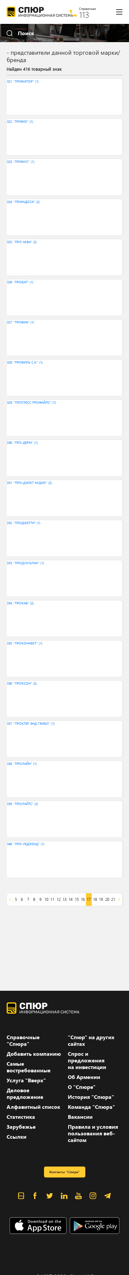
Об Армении (84, 1077)
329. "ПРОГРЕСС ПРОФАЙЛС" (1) (31, 402)
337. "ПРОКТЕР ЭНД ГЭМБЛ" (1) (31, 723)
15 (77, 899)
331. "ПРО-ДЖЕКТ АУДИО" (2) (29, 483)
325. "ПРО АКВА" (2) (22, 242)
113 (84, 14)
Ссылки (16, 1136)
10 (46, 899)
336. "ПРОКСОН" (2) (22, 683)
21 (113, 899)
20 (107, 899)
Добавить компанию (34, 1053)
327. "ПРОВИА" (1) (20, 322)
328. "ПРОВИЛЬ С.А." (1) (25, 362)
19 (101, 899)
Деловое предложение (25, 1093)
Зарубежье (21, 1126)
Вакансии (80, 1116)
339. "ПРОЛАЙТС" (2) (22, 804)
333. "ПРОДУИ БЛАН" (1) (25, 563)
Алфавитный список (33, 1107)
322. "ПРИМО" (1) (20, 121)
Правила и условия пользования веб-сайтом (93, 1133)
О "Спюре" (82, 1087)
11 (52, 899)
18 (95, 899)
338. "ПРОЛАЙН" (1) (22, 764)
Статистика (21, 1116)
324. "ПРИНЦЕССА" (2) (23, 202)
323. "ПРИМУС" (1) (20, 162)
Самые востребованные (29, 1067)
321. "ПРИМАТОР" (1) (23, 81)
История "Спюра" (91, 1097)
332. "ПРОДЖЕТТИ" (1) (23, 523)
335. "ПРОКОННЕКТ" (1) (24, 643)
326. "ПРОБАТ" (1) (20, 282)
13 (64, 899)
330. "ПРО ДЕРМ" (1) (22, 442)
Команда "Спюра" (91, 1107)
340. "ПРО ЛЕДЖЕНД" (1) (25, 844)
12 (59, 899)
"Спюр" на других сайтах (91, 1040)
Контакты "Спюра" (64, 1172)
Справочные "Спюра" (23, 1040)
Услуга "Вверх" (26, 1080)
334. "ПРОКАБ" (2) (20, 603)
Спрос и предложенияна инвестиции (87, 1060)
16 (83, 899)
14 (70, 899)
